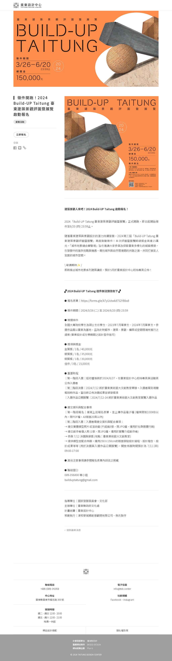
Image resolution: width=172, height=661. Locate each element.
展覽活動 (20, 121)
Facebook (116, 599)
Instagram (128, 599)
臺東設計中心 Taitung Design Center (27, 5)
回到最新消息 (74, 529)
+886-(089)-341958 (50, 589)
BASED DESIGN (94, 645)
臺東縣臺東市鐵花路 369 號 (50, 599)
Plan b (90, 648)
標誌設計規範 (50, 630)
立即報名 (21, 134)
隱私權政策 (122, 630)
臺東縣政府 (92, 641)
